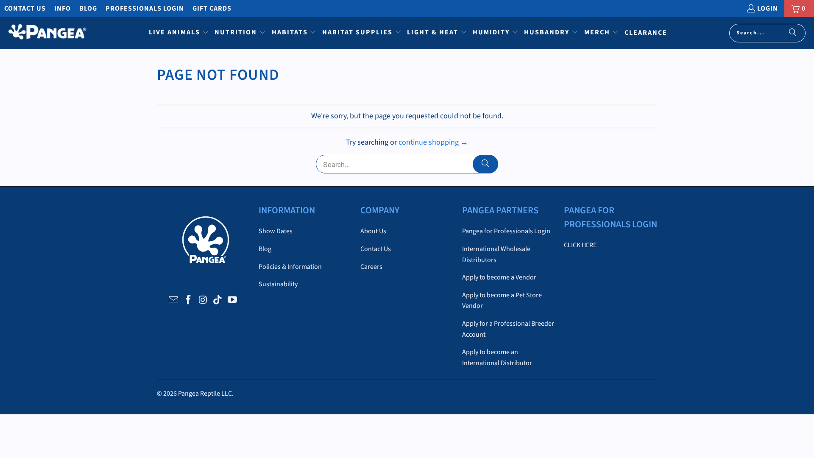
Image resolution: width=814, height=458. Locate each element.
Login (767, 8)
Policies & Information (290, 266)
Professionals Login (145, 8)
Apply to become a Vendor (499, 277)
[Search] (793, 33)
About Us (373, 231)
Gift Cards (211, 8)
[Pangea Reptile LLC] (47, 33)
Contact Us (25, 8)
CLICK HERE (580, 245)
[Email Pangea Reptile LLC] (173, 300)
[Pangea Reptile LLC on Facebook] (188, 300)
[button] (179, 33)
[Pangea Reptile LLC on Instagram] (203, 300)
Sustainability (278, 284)
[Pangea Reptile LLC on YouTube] (232, 300)
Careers (371, 266)
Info (62, 8)
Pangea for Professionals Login (506, 231)
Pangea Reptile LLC (205, 393)
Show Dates (276, 231)
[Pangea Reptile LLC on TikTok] (218, 300)
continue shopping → (433, 142)
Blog (88, 8)
